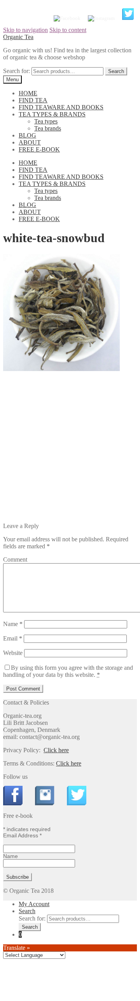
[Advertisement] (70, 449)
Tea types (46, 121)
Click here (56, 750)
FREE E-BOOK (39, 149)
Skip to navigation (25, 30)
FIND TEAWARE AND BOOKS (61, 107)
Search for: (16, 71)
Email (12, 638)
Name (13, 624)
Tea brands (47, 128)
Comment (15, 559)
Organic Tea (18, 37)
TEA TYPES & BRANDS (52, 114)
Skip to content (67, 30)
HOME (28, 93)
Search (27, 911)
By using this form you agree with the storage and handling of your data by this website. (68, 671)
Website (13, 652)
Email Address (22, 835)
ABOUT (30, 142)
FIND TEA (33, 100)
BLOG (27, 135)
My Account (34, 904)
